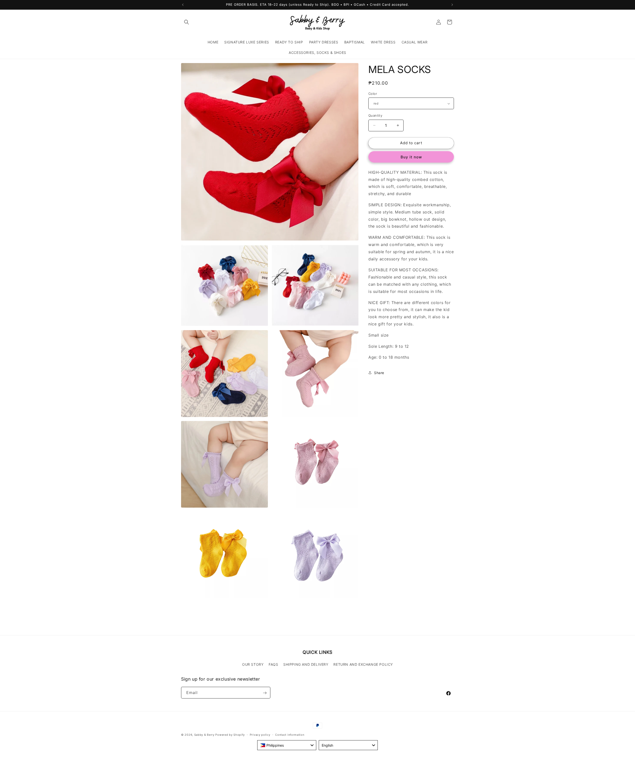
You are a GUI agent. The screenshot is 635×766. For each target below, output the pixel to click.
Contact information (289, 734)
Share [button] (379, 373)
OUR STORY (252, 664)
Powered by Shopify (230, 734)
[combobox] (286, 745)
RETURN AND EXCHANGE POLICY (363, 664)
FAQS (273, 664)
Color (372, 94)
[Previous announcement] (182, 4)
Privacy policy (260, 734)
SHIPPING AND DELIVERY (305, 664)
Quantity (375, 115)
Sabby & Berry (205, 734)
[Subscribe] (264, 693)
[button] (186, 22)
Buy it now (411, 157)
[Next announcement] (452, 4)
